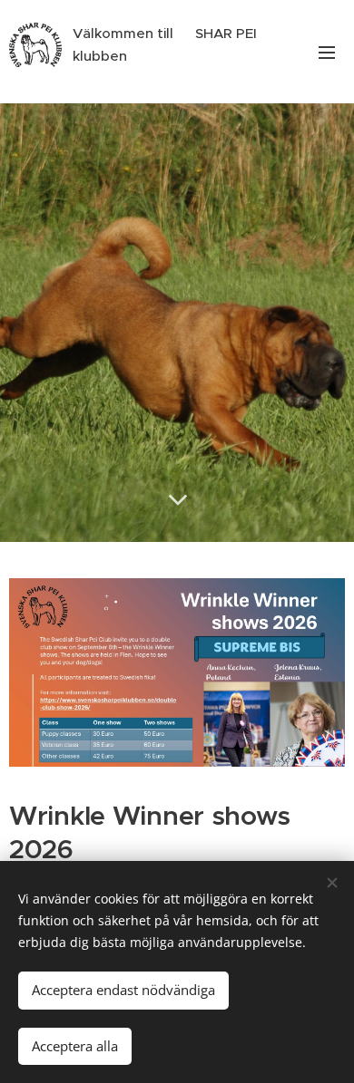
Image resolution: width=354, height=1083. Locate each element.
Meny (327, 52)
